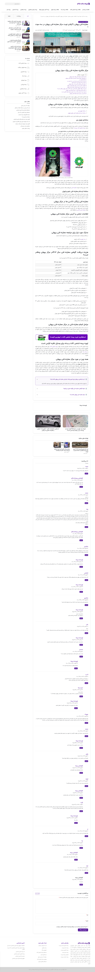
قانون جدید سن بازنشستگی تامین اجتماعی (22, 119)
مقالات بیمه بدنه (64, 9)
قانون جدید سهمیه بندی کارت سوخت (22, 124)
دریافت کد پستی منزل (25, 105)
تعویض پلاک (44, 950)
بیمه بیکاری (44, 948)
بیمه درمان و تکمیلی (32, 9)
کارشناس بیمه (79, 878)
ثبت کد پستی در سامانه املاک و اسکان (22, 108)
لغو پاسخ (37, 893)
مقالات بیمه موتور (55, 9)
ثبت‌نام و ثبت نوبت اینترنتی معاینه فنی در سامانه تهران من (76, 81)
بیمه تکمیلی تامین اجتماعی (19, 954)
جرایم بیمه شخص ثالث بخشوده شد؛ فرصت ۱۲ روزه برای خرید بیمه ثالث (14, 23)
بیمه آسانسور (15, 9)
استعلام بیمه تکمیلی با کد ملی (24, 112)
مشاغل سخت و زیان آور (25, 126)
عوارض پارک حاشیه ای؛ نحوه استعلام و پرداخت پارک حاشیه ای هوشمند (62, 449)
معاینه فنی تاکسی (81, 210)
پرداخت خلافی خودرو (26, 128)
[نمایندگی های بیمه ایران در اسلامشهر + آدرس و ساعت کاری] (26, 42)
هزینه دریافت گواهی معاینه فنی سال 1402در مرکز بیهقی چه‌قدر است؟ (71, 88)
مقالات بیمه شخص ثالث (75, 9)
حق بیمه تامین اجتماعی (20, 956)
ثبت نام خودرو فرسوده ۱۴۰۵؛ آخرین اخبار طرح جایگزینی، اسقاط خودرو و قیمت (80, 450)
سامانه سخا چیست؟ (26, 117)
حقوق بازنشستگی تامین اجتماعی (18, 958)
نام (87, 915)
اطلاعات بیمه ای (85, 9)
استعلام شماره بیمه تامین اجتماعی (23, 110)
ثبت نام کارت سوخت (42, 945)
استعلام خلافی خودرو (42, 961)
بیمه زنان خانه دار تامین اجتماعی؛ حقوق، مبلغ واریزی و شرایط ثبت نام (14, 48)
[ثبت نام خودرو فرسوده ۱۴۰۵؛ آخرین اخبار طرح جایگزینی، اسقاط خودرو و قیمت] (80, 445)
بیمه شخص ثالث (54, 346)
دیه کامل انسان (43, 954)
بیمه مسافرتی (23, 9)
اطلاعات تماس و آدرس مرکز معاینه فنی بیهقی (76, 85)
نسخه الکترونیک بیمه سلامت (24, 114)
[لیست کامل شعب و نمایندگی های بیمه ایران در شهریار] (26, 29)
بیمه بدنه (85, 352)
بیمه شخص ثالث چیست (63, 945)
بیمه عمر (9, 9)
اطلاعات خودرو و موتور (72, 16)
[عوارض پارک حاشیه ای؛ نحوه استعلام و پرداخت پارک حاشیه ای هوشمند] (62, 445)
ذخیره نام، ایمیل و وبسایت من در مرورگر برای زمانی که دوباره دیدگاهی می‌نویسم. (71, 926)
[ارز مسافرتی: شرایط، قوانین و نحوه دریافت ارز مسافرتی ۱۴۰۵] (26, 36)
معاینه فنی (73, 187)
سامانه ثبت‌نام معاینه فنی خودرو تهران (79, 82)
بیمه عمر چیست (65, 952)
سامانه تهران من (82, 111)
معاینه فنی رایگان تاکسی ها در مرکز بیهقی (77, 84)
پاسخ (86, 473)
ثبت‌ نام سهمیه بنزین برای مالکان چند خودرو (21, 121)
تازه (28, 16)
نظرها (9, 16)
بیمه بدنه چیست (65, 948)
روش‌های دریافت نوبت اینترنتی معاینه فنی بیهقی (76, 78)
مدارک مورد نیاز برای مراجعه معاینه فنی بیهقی (76, 87)
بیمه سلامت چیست (64, 957)
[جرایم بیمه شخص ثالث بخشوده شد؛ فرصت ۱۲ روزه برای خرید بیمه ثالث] (26, 23)
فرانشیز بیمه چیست (64, 954)
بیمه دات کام (84, 16)
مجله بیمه (79, 16)
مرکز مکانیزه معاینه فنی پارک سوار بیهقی (77, 76)
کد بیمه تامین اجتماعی (20, 951)
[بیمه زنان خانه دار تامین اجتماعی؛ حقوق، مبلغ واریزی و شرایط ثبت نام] (26, 48)
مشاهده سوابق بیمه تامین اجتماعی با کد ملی (16, 945)
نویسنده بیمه (84, 30)
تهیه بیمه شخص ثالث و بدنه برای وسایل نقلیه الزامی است (74, 92)
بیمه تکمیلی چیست (64, 950)
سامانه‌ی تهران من (82, 79)
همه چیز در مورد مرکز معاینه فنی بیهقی (78, 93)
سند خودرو (83, 239)
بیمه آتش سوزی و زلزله (44, 9)
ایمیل (86, 921)
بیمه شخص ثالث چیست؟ (79, 128)
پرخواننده (19, 16)
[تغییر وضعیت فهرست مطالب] (85, 75)
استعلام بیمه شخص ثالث (41, 952)
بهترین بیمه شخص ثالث (41, 959)
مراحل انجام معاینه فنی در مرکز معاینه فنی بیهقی (76, 90)
